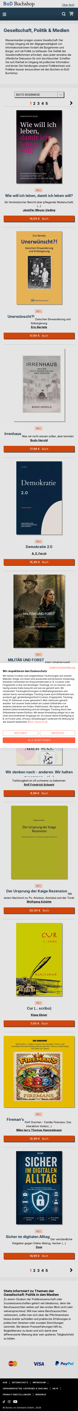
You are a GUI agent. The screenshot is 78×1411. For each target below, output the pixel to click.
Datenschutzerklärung (62, 667)
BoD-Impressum (37, 721)
